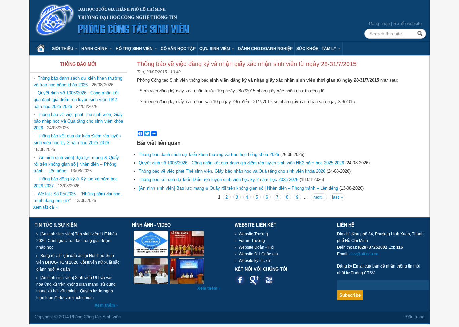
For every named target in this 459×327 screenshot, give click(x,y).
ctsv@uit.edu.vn (363, 254)
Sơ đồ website (407, 23)
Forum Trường (252, 240)
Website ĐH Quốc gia (258, 254)
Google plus (254, 279)
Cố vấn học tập (178, 48)
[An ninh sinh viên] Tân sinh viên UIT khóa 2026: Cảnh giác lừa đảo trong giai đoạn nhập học (76, 241)
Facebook (240, 279)
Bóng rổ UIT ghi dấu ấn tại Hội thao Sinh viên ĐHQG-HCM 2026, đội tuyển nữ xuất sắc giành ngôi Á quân (77, 262)
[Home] (113, 20)
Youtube (269, 279)
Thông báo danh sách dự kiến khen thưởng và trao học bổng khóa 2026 (78, 81)
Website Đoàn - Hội (256, 247)
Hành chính (95, 48)
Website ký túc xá (254, 260)
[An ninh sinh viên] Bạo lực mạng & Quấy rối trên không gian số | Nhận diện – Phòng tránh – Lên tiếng (76, 164)
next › (318, 197)
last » (337, 197)
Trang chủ (43, 48)
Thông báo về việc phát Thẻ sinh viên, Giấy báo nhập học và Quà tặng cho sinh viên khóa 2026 (78, 121)
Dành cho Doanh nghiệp (265, 48)
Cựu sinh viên (215, 48)
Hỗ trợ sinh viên (135, 48)
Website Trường (253, 234)
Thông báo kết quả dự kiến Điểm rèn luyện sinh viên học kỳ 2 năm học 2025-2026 (77, 139)
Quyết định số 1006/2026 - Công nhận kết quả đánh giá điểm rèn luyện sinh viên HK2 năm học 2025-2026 (76, 99)
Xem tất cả (44, 207)
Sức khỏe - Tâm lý (316, 48)
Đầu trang (415, 316)
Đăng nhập (379, 23)
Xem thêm (105, 305)
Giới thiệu (63, 48)
